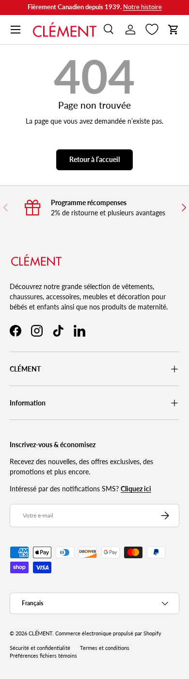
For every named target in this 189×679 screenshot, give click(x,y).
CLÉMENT (40, 633)
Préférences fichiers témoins (43, 656)
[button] (173, 29)
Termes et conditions (104, 648)
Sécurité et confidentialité (40, 648)
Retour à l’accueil (94, 159)
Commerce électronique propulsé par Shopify (108, 633)
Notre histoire (142, 7)
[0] (152, 29)
